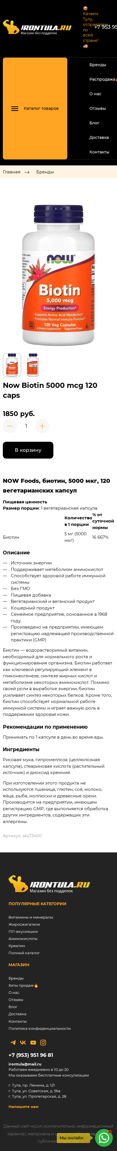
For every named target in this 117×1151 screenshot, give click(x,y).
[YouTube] (33, 1042)
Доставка (99, 137)
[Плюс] (42, 426)
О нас (95, 93)
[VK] (23, 1042)
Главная (11, 172)
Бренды (97, 64)
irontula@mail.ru (25, 1064)
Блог (94, 122)
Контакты (99, 152)
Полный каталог (24, 953)
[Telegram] (13, 1042)
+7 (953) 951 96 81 (31, 1055)
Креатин (17, 945)
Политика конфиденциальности (40, 1028)
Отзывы (97, 108)
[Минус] (10, 426)
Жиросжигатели (24, 924)
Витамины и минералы (31, 917)
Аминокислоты (23, 938)
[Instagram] (43, 1042)
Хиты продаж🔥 (23, 985)
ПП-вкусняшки (23, 931)
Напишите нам (24, 1106)
